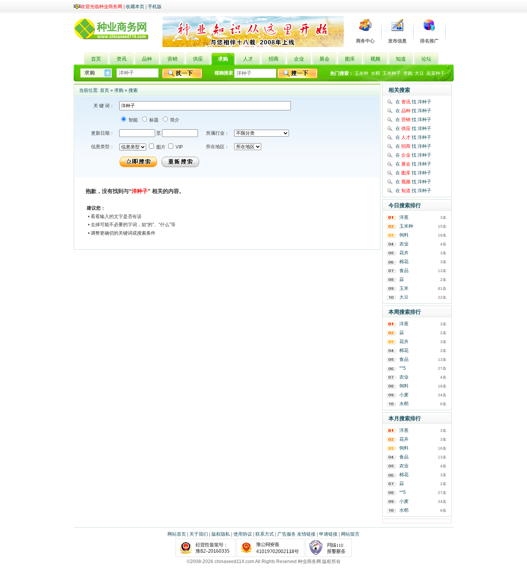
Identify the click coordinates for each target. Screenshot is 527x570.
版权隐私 (220, 534)
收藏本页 (135, 6)
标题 (153, 120)
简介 (174, 120)
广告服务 (286, 534)
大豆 (419, 73)
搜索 (133, 90)
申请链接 (328, 534)
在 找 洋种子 (413, 102)
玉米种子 (391, 73)
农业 (404, 244)
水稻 (375, 73)
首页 (104, 90)
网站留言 (350, 534)
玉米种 (361, 73)
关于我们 (198, 534)
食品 (404, 270)
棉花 (404, 261)
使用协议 (242, 534)
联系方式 (264, 534)
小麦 (404, 394)
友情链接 (306, 534)
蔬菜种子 (435, 73)
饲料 (404, 235)
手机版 (155, 6)
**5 (402, 368)
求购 (407, 73)
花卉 (404, 252)
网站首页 (176, 534)
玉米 (404, 288)
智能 (132, 120)
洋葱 (404, 217)
